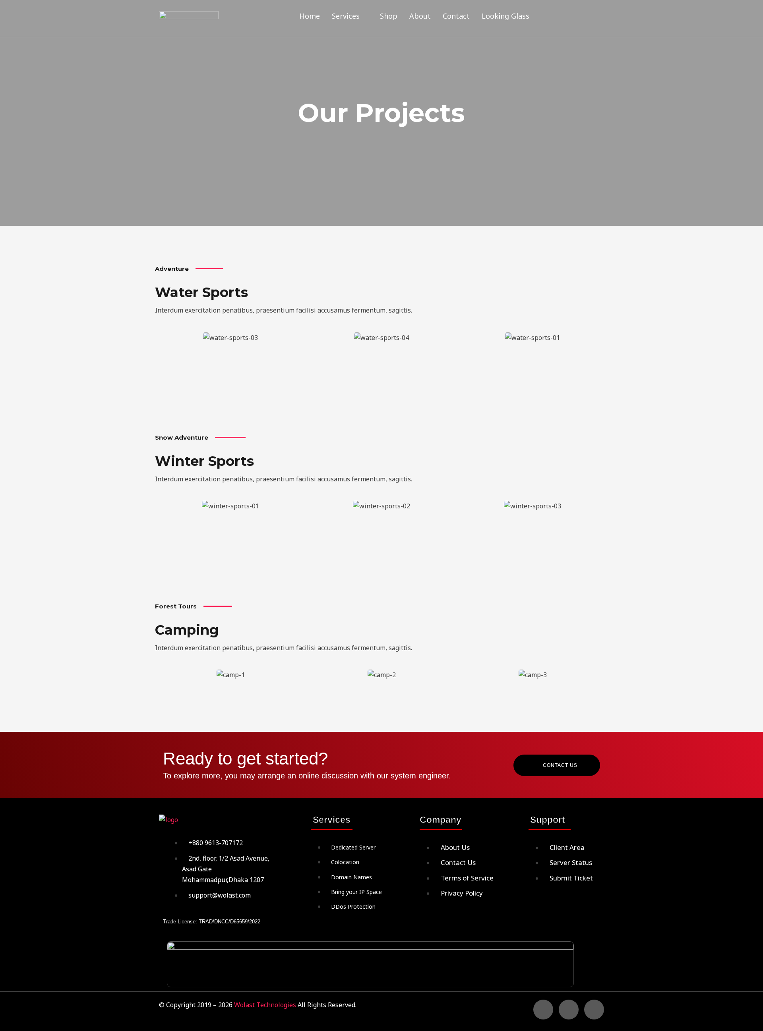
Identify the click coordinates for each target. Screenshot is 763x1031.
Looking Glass (505, 16)
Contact (456, 16)
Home (309, 16)
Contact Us (560, 765)
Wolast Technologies (266, 1004)
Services (346, 16)
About (420, 16)
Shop (388, 16)
